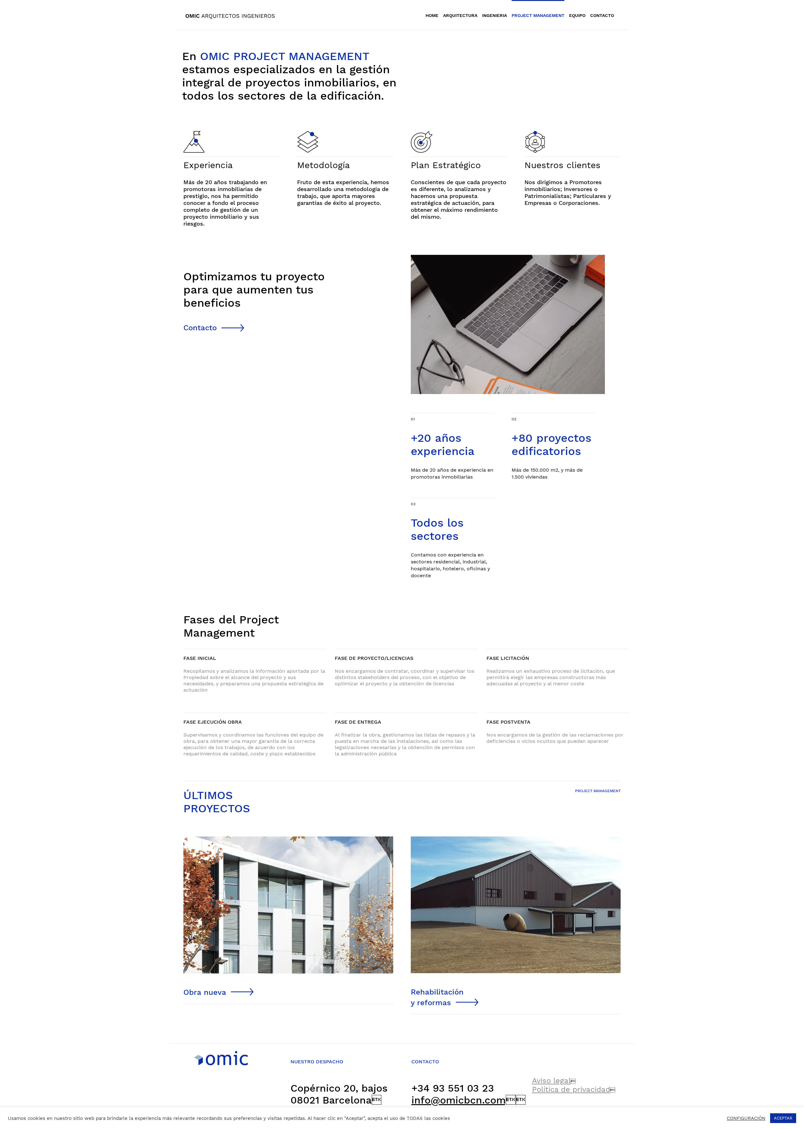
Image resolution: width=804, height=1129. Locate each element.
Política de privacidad (571, 1089)
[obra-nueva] (288, 839)
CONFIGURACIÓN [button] (746, 1118)
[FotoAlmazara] (516, 839)
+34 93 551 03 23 (452, 1088)
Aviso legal (551, 1080)
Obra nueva (204, 992)
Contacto (200, 327)
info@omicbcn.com (463, 1100)
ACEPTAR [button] (783, 1118)
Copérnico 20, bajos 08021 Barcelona (339, 1094)
